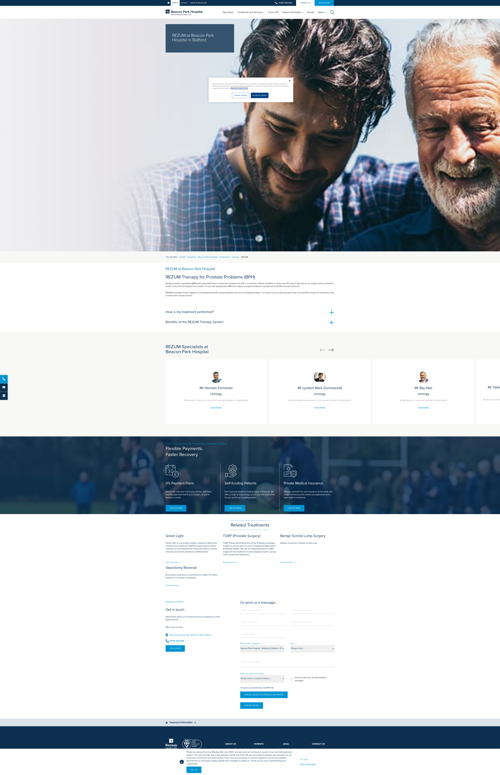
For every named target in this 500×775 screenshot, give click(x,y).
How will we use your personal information (263, 695)
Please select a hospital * (250, 643)
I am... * (293, 643)
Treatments (225, 257)
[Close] (289, 81)
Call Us (194, 770)
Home (182, 257)
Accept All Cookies (260, 95)
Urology (235, 257)
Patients (175, 3)
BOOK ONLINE (324, 3)
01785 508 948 (285, 3)
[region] (251, 90)
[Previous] (322, 350)
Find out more (176, 508)
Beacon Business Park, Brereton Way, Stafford (190, 635)
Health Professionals (198, 3)
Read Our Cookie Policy (239, 88)
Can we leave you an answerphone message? (311, 679)
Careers (184, 3)
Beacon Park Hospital (207, 257)
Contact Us (305, 3)
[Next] (331, 350)
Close (305, 759)
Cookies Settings (240, 95)
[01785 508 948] (4, 379)
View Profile (216, 407)
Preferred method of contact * (252, 673)
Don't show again (308, 764)
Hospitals (192, 257)
